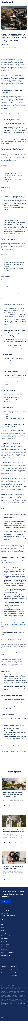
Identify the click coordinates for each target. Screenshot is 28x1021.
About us (3, 930)
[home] (5, 2)
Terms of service (15, 970)
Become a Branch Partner (7, 952)
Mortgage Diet (4, 949)
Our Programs (4, 933)
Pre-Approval (4, 938)
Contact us (4, 960)
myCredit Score (5, 944)
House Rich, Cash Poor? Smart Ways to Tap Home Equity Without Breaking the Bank (13, 624)
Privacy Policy (14, 972)
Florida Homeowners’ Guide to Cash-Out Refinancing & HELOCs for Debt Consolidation (13, 141)
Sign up (3, 972)
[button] (25, 2)
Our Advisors (4, 941)
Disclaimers (14, 975)
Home (2, 927)
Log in (2, 970)
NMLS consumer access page (8, 915)
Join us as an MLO (5, 955)
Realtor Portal (4, 958)
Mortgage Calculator (6, 935)
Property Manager (5, 947)
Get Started (6, 901)
